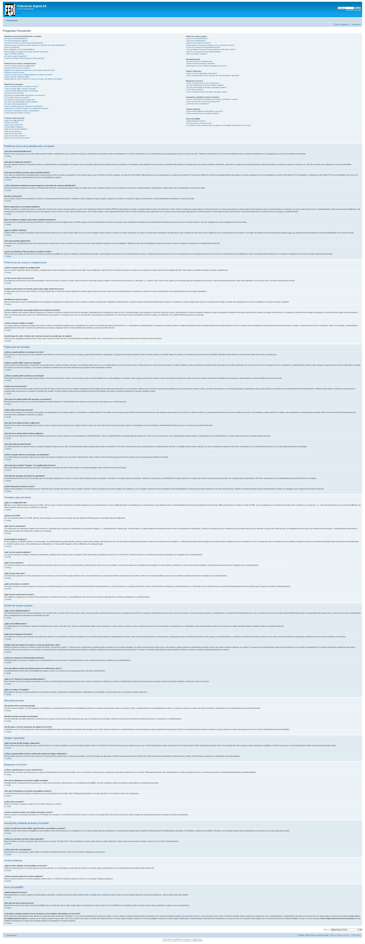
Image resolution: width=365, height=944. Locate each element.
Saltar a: (326, 929)
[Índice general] (10, 9)
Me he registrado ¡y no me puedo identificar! (19, 49)
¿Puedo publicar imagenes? (14, 127)
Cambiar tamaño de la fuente (359, 20)
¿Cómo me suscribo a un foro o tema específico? (203, 101)
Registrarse (345, 24)
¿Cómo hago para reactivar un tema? (17, 113)
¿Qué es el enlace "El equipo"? (196, 54)
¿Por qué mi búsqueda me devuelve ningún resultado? (205, 85)
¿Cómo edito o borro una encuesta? (16, 97)
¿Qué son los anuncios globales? (15, 129)
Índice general (12, 20)
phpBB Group (96, 895)
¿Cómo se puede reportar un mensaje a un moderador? (23, 106)
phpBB (177, 939)
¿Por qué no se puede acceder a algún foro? (19, 100)
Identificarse (356, 24)
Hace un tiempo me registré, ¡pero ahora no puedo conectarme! (26, 52)
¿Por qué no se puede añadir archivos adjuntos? (21, 102)
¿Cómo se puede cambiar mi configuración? (19, 66)
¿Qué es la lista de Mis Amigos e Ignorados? (201, 73)
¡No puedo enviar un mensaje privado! (199, 61)
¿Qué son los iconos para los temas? (17, 138)
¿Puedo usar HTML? (11, 122)
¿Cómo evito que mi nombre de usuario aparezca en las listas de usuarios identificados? (34, 45)
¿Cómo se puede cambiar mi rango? (17, 77)
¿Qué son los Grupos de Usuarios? (198, 43)
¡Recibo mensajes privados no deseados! (200, 63)
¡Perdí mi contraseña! (11, 47)
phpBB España (197, 941)
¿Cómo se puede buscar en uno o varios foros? (202, 83)
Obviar (19, 13)
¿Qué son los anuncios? (12, 131)
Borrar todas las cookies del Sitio (317, 935)
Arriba (8, 156)
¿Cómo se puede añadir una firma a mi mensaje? (21, 91)
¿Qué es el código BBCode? (14, 120)
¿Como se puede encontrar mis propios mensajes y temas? (207, 92)
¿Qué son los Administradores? (197, 38)
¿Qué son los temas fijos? (13, 133)
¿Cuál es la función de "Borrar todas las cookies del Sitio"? (24, 58)
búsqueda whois (191, 916)
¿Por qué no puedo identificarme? (16, 38)
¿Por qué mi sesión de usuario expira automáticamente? (23, 43)
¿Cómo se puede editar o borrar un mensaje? (20, 89)
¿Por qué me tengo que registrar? (16, 41)
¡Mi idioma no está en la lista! (14, 72)
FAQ (336, 24)
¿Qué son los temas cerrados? (15, 136)
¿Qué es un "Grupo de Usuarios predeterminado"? (203, 52)
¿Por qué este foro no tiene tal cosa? (199, 123)
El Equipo (301, 935)
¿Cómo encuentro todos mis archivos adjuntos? (202, 113)
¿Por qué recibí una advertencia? (15, 104)
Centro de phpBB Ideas (113, 905)
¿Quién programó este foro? (196, 121)
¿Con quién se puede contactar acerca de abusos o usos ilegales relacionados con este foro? (218, 125)
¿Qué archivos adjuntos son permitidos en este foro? (204, 111)
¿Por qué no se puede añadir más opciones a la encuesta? (24, 95)
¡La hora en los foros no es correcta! (17, 68)
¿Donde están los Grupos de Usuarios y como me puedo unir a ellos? (210, 45)
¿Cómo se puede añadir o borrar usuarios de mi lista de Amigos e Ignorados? (213, 75)
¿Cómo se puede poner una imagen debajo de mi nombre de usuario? (28, 74)
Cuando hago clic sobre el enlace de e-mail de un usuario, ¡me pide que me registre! (33, 79)
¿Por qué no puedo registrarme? (15, 56)
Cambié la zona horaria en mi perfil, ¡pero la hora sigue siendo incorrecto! (29, 70)
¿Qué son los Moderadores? (196, 41)
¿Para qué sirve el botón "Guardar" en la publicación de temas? (26, 108)
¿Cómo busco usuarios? (194, 89)
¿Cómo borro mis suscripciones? (197, 104)
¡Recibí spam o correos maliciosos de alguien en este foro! (206, 66)
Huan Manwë (184, 941)
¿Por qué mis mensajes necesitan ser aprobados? (21, 111)
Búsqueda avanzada (353, 10)
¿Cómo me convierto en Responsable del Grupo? (203, 47)
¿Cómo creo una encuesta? (14, 93)
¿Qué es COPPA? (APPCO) (14, 54)
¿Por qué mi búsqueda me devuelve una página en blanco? (206, 87)
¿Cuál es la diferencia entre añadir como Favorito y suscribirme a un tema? (212, 99)
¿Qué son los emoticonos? (13, 125)
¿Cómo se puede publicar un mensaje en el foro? (21, 86)
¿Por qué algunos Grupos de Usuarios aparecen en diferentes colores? (211, 49)
